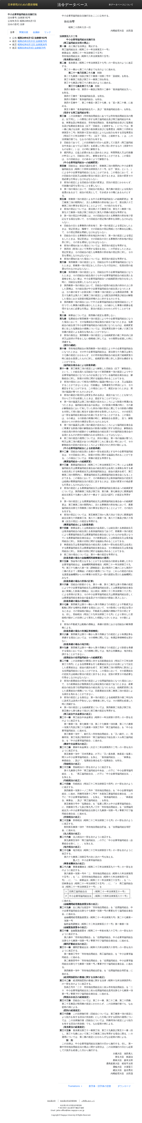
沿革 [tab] (12, 32)
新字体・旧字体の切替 (100, 1086)
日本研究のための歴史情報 (23, 4)
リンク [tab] (47, 32)
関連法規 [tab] (23, 32)
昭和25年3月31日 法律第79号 (32, 41)
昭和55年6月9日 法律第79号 (32, 47)
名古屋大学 (51, 1101)
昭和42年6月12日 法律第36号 (32, 44)
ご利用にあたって (88, 1101)
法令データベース (72, 4)
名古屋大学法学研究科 (68, 1101)
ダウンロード (124, 1086)
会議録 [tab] (36, 32)
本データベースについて (121, 4)
